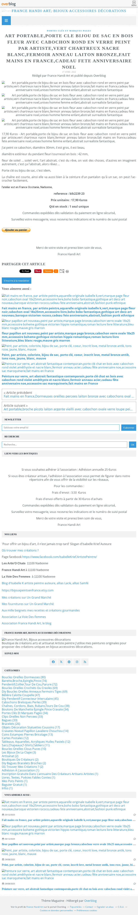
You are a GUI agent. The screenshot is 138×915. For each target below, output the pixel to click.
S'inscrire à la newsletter (16, 280)
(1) (20, 770)
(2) (10, 756)
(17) (31, 727)
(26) (11, 724)
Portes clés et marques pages (69, 31)
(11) (26, 745)
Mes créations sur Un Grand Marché (26, 597)
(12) (15, 738)
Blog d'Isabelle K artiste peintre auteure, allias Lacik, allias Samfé (45, 583)
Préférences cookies (87, 910)
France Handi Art (34, 906)
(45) (30, 699)
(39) (24, 702)
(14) (35, 731)
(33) (22, 717)
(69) (30, 688)
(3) (19, 752)
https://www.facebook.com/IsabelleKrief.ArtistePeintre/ (59, 557)
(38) (36, 706)
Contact (89, 906)
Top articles (76, 906)
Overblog (90, 901)
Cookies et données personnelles (56, 910)
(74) (24, 681)
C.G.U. (121, 906)
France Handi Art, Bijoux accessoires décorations (69, 11)
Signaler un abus (105, 906)
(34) (35, 709)
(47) (21, 695)
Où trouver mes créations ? (20, 550)
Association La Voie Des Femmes (24, 617)
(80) (24, 677)
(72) (29, 684)
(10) (24, 749)
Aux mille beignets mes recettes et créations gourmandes (41, 610)
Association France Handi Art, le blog (26, 623)
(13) (27, 734)
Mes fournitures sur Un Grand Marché (28, 604)
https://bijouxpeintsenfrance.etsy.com (28, 590)
